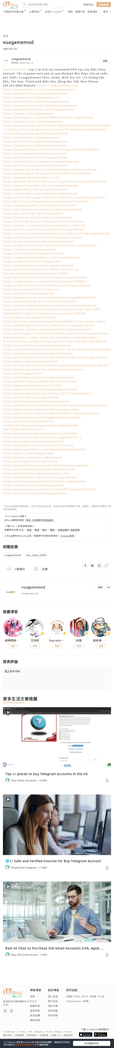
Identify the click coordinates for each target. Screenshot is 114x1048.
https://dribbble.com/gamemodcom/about (35, 165)
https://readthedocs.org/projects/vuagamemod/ (40, 477)
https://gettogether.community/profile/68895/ (53, 201)
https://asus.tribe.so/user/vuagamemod (33, 441)
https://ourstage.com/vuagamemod (30, 461)
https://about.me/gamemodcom (81, 181)
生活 (5, 36)
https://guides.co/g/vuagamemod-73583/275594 (40, 381)
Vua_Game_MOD (36, 555)
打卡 (21, 529)
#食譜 (93, 996)
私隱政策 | (45, 1035)
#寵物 (69, 996)
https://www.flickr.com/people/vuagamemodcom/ (41, 161)
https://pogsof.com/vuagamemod (71, 245)
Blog (59, 1031)
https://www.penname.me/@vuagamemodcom (38, 353)
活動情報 (75, 529)
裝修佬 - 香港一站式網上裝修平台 (101, 640)
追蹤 (105, 60)
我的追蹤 (53, 1010)
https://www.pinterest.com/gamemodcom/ (35, 93)
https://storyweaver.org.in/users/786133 (55, 313)
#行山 (77, 996)
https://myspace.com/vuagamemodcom (33, 485)
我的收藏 (53, 1006)
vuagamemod (21, 59)
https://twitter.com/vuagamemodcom (32, 97)
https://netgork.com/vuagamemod (29, 249)
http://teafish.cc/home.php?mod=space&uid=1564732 (44, 225)
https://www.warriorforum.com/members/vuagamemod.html (49, 297)
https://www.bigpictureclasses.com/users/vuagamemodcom (48, 325)
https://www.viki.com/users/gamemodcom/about (40, 389)
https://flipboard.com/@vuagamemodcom (35, 145)
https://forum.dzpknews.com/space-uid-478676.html (43, 221)
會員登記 (88, 4)
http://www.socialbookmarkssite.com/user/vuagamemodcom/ (50, 305)
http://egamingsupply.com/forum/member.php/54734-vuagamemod (55, 357)
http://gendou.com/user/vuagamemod (32, 457)
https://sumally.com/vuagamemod (29, 233)
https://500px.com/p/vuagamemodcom (33, 121)
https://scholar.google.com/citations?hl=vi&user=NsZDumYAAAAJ (57, 129)
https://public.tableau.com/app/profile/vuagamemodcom (47, 329)
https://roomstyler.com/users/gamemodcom (37, 345)
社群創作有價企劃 (14, 11)
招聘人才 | (58, 1035)
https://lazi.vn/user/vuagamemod (28, 453)
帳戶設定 (53, 1001)
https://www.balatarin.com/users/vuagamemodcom (42, 237)
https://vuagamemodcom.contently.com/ (34, 349)
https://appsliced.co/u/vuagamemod (31, 397)
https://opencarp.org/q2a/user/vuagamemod (37, 217)
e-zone (68, 1031)
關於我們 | (9, 1035)
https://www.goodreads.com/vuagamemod (35, 133)
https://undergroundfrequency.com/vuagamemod (41, 257)
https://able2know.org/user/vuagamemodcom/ (39, 377)
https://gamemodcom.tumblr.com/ (29, 181)
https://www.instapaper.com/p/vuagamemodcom (40, 185)
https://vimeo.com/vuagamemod (28, 113)
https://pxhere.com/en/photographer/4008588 (38, 321)
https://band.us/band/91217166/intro (32, 289)
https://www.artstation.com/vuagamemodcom (38, 265)
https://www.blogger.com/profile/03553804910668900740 (47, 173)
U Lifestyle (10, 1031)
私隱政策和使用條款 (25, 1044)
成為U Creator (53, 11)
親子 (44, 529)
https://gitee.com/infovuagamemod (30, 361)
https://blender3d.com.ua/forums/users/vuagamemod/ (45, 277)
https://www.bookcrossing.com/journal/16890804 (40, 433)
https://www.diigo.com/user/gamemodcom (35, 189)
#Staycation (73, 1001)
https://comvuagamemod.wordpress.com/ (35, 153)
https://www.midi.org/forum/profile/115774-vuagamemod (47, 393)
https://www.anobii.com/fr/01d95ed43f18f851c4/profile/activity (51, 413)
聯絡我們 (69, 1035)
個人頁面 (53, 996)
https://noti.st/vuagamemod (89, 349)
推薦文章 (80, 11)
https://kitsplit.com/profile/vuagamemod (35, 493)
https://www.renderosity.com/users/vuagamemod (41, 409)
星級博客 (92, 11)
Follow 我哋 (67, 535)
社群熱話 (34, 11)
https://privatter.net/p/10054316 (28, 421)
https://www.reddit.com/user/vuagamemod (36, 101)
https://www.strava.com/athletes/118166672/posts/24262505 (49, 489)
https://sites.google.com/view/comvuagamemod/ (40, 193)
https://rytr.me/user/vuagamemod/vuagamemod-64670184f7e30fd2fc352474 (41, 427)
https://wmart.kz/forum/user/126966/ (32, 269)
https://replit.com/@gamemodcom (29, 317)
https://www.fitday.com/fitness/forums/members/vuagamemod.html (55, 405)
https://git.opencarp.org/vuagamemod (33, 213)
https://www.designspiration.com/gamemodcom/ (40, 301)
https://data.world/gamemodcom (28, 293)
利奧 (79, 640)
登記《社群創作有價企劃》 (40, 520)
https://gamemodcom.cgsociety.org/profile (36, 473)
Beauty (40, 1031)
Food (50, 1031)
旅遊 (29, 529)
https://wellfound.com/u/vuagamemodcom (36, 141)
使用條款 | (33, 1035)
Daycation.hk (57, 640)
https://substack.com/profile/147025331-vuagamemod (45, 481)
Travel (23, 1031)
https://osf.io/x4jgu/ (90, 321)
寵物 (52, 529)
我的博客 (53, 1015)
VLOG (33, 1001)
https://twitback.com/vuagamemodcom (33, 253)
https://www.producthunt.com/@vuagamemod (38, 109)
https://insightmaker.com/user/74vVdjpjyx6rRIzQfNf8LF (45, 281)
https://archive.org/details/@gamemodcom (36, 401)
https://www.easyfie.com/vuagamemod (32, 261)
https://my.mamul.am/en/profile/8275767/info (38, 445)
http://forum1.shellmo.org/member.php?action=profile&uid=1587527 (56, 365)
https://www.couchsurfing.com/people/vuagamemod (43, 229)
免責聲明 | (21, 1035)
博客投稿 (35, 1020)
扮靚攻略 (62, 529)
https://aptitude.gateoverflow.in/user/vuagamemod (42, 209)
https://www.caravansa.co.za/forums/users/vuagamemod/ (47, 285)
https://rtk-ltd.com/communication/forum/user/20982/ (41, 271)
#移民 (85, 1001)
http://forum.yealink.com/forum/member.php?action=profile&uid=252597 (39, 243)
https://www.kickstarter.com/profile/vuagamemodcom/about (50, 169)
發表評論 (12, 671)
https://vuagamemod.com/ (57, 85)
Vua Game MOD (14, 69)
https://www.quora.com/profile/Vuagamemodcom (41, 105)
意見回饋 (35, 1015)
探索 (70, 11)
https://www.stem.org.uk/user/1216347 (33, 385)
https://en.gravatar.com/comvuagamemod (35, 157)
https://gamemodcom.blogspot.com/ (31, 177)
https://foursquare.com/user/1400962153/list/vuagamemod (48, 117)
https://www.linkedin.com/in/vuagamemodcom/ (39, 89)
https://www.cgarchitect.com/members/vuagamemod (44, 449)
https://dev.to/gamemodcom (25, 369)
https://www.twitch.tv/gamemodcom (31, 137)
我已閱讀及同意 (91, 1043)
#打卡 (85, 996)
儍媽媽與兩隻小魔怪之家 (13, 640)
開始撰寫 (104, 4)
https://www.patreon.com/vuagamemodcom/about (42, 417)
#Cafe (101, 996)
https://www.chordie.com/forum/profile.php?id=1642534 (63, 341)
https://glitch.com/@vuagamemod (82, 233)
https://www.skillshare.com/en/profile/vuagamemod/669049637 (51, 149)
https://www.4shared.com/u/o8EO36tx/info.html (40, 205)
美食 (37, 529)
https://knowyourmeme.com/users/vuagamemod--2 (42, 437)
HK (32, 1031)
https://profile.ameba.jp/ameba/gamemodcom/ (39, 469)
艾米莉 (35, 640)
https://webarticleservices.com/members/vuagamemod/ (46, 465)
